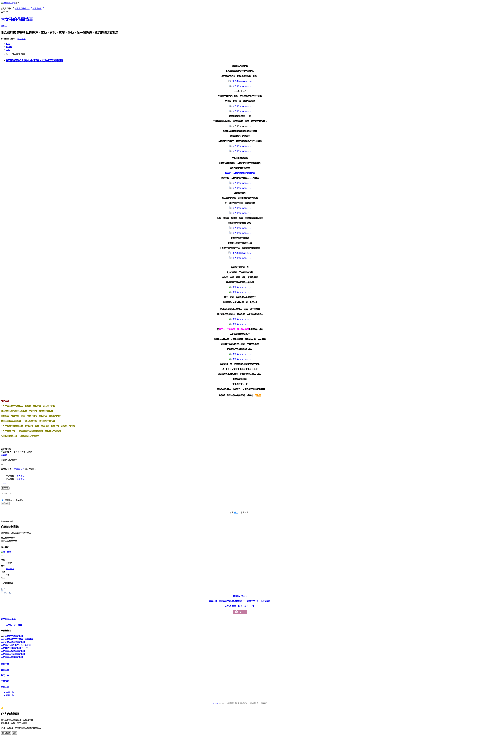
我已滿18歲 (6, 733)
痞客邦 (17, 469)
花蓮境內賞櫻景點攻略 (13, 657)
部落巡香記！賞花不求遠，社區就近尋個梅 (34, 60)
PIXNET (221, 703)
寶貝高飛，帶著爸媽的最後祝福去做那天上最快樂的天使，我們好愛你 (240, 601)
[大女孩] (2, 591)
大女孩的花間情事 (17, 19)
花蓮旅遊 (20, 479)
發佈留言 (5, 503)
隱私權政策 (254, 703)
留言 (22, 469)
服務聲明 (263, 703)
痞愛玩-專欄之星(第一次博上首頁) (240, 609)
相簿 (8, 44)
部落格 (9, 47)
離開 (14, 733)
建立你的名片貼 (6, 593)
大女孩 (4, 455)
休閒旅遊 (22, 39)
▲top (3, 483)
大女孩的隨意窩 (240, 596)
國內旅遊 (20, 476)
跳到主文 (5, 26)
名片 (8, 50)
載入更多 (5, 488)
